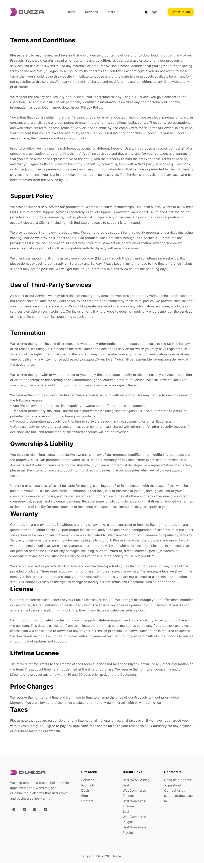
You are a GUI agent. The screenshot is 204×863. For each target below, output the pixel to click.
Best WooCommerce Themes (134, 790)
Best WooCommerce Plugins (134, 817)
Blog (84, 796)
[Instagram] (35, 809)
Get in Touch (181, 12)
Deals (85, 790)
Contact (87, 801)
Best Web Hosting (136, 780)
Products (88, 785)
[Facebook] (14, 809)
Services (91, 12)
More (111, 12)
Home (71, 12)
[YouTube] (45, 809)
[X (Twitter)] (24, 809)
